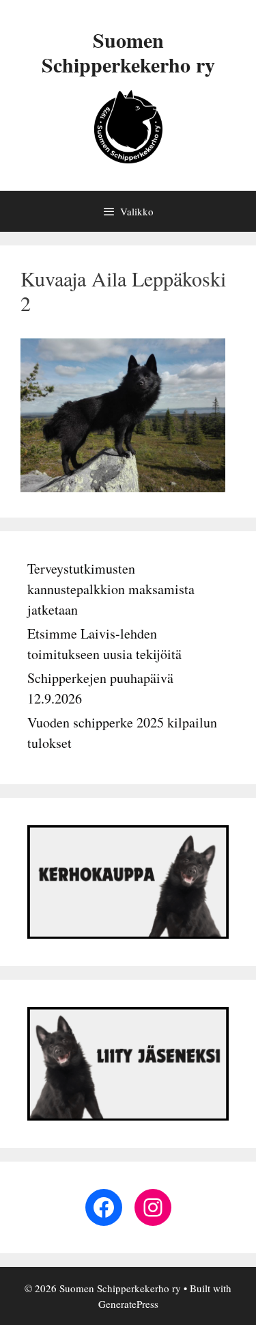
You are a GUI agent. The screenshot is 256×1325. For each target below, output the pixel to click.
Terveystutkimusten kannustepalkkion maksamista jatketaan (111, 589)
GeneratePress (128, 1304)
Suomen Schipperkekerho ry (128, 52)
